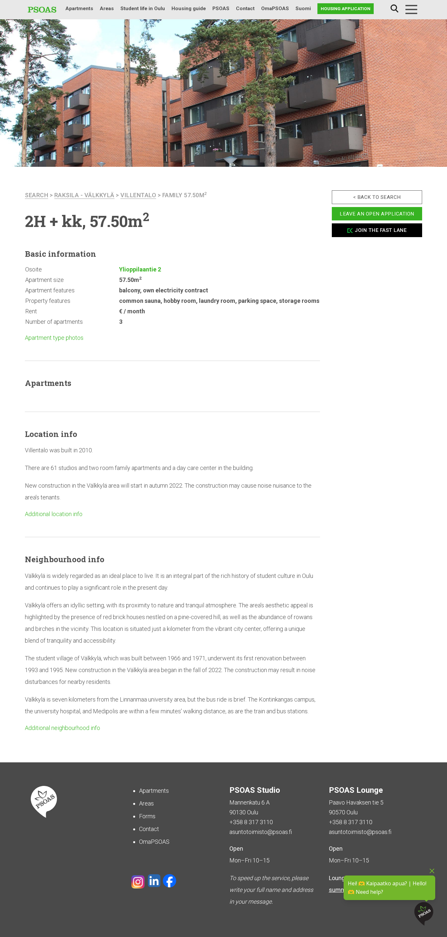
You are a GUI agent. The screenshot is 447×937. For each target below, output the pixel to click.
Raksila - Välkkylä (84, 195)
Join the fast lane (380, 230)
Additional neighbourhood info (62, 727)
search (36, 195)
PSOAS (220, 8)
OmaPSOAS (275, 8)
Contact (245, 8)
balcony (129, 290)
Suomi (303, 8)
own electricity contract (175, 290)
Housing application (345, 8)
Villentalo (138, 195)
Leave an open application (377, 214)
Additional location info (53, 514)
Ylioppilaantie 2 (140, 269)
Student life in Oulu (142, 8)
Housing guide (188, 8)
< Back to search (377, 197)
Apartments (79, 8)
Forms (147, 816)
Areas (107, 8)
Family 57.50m (184, 195)
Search (394, 8)
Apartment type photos (54, 337)
